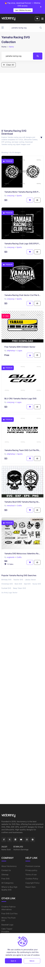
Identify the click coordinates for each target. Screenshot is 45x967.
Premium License (32, 866)
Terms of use (31, 874)
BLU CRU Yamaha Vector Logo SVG (20, 398)
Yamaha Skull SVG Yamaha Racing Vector (22, 502)
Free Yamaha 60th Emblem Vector (19, 347)
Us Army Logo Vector (9, 592)
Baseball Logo (7, 925)
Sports (19, 195)
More (32, 961)
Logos (19, 350)
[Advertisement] (22, 101)
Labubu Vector (30, 580)
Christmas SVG (7, 584)
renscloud (11, 505)
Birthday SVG (6, 580)
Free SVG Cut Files (9, 913)
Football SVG (6, 588)
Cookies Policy (31, 878)
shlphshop (11, 350)
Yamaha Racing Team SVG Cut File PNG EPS (22, 450)
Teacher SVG (18, 580)
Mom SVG (18, 584)
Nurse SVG (37, 584)
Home (3, 47)
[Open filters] (41, 137)
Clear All (10, 65)
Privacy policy (31, 870)
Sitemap (4, 874)
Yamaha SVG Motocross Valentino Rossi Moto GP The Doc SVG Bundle (22, 553)
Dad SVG (27, 584)
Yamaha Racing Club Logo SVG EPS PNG (22, 243)
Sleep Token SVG (19, 588)
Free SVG (5, 878)
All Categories (7, 883)
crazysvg (10, 195)
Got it (13, 961)
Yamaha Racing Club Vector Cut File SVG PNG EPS (22, 295)
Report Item (30, 887)
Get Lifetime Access (23, 10)
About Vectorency (9, 866)
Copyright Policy (32, 883)
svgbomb (10, 557)
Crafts (19, 505)
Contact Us (6, 870)
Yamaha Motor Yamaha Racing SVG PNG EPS (22, 192)
